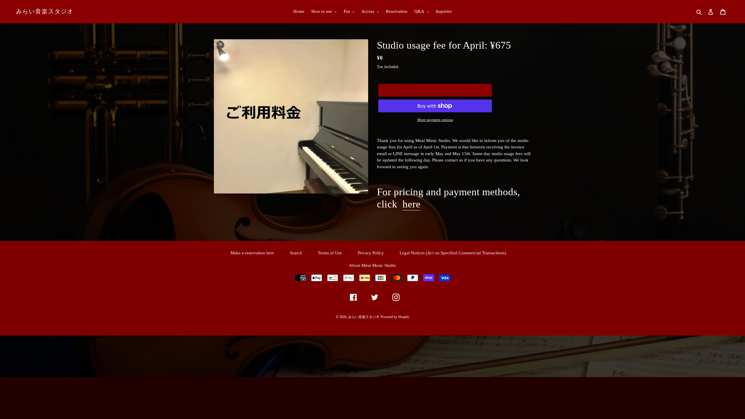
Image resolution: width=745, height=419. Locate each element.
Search (296, 253)
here (411, 204)
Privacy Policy (371, 253)
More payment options (435, 120)
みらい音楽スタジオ (45, 11)
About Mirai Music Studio (372, 265)
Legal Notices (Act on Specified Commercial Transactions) (453, 253)
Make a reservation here (252, 253)
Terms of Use (330, 253)
